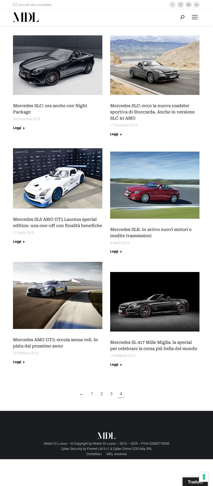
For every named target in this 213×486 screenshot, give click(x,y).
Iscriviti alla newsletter (35, 5)
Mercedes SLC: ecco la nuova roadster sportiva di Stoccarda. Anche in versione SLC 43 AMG (152, 112)
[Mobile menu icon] (195, 17)
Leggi (17, 128)
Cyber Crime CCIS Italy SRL (132, 449)
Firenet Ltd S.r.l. (98, 449)
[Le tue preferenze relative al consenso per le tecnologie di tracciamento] (204, 477)
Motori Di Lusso (104, 443)
